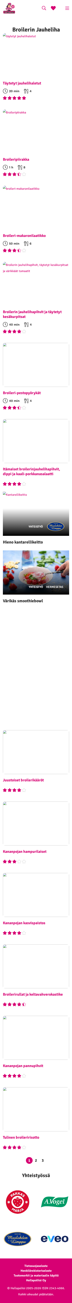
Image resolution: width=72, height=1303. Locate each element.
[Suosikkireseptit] (53, 8)
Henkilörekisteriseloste (36, 1271)
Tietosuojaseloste (36, 1266)
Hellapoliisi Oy (36, 1280)
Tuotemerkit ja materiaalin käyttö (36, 1275)
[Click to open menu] (67, 8)
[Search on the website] (44, 8)
